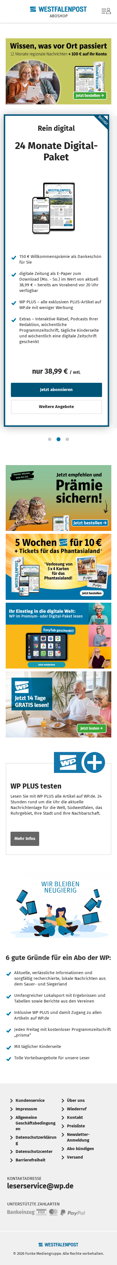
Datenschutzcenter (34, 1151)
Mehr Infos (24, 838)
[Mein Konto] (106, 13)
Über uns (76, 1100)
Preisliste (76, 1126)
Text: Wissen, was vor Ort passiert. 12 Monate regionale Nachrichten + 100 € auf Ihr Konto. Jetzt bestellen (58, 71)
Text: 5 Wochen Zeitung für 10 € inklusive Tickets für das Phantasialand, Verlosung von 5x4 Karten (58, 567)
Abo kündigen (80, 1148)
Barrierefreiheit (30, 1160)
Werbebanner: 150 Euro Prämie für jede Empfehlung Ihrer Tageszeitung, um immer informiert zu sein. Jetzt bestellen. (58, 498)
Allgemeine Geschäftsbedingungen (35, 1123)
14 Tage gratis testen (58, 704)
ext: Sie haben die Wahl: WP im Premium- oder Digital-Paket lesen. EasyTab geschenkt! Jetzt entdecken (58, 636)
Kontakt (75, 1117)
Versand (75, 1157)
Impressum (26, 1108)
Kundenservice (30, 1100)
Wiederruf (76, 1108)
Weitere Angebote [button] (56, 406)
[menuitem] (105, 11)
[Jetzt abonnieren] (56, 208)
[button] (49, 439)
